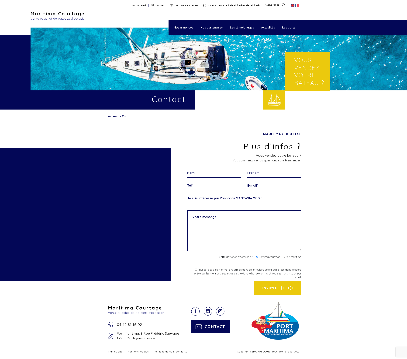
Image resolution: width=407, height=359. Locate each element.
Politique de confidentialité (170, 351)
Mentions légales (138, 351)
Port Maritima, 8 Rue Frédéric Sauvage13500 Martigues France (148, 335)
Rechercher (283, 5)
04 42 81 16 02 (129, 324)
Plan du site (115, 351)
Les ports (288, 27)
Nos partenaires (211, 27)
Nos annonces (183, 27)
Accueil (141, 5)
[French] (297, 5)
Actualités (268, 27)
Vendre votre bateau (274, 100)
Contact (160, 5)
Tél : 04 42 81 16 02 (186, 5)
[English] (293, 5)
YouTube (208, 311)
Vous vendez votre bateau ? (309, 71)
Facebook (195, 311)
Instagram (220, 311)
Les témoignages (242, 27)
